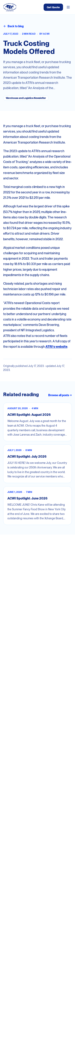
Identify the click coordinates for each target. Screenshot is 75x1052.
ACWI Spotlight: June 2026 (27, 498)
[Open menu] (68, 7)
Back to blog (16, 26)
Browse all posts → (60, 395)
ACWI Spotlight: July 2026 (26, 456)
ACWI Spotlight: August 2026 (29, 415)
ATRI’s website (56, 347)
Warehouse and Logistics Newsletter (26, 98)
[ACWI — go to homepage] (9, 7)
